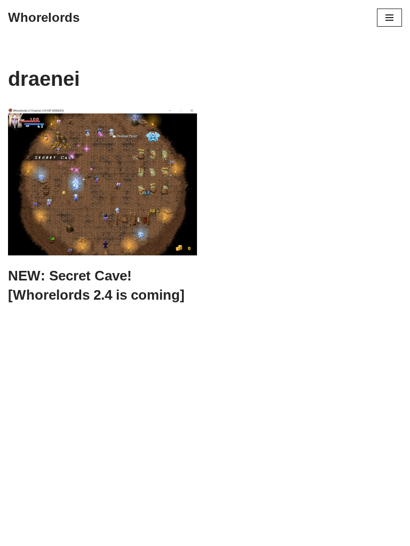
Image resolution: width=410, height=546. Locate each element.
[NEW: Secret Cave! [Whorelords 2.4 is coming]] (102, 181)
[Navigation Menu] (389, 18)
